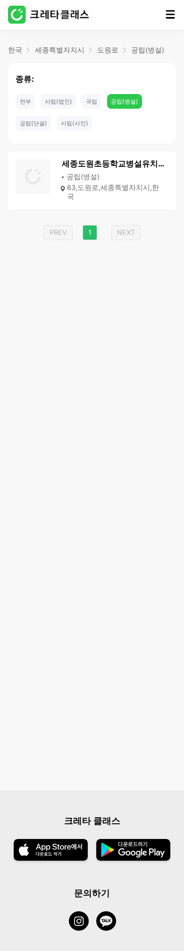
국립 (91, 101)
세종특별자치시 (59, 50)
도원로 (107, 50)
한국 (15, 50)
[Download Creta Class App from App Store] (51, 851)
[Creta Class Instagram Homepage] (82, 922)
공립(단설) (33, 123)
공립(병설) (147, 50)
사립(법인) (58, 101)
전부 (25, 101)
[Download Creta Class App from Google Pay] (133, 851)
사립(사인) (74, 123)
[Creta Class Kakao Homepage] (110, 922)
